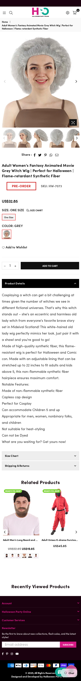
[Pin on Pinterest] (45, 154)
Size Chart (36, 210)
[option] (40, 81)
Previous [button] (5, 81)
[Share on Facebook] (35, 154)
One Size (8, 217)
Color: (12, 226)
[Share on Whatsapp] (51, 154)
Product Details (15, 283)
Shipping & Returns (17, 466)
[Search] (11, 12)
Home (5, 21)
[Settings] (67, 12)
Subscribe (68, 644)
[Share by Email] (57, 154)
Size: (22, 210)
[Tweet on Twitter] (40, 154)
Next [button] (76, 81)
